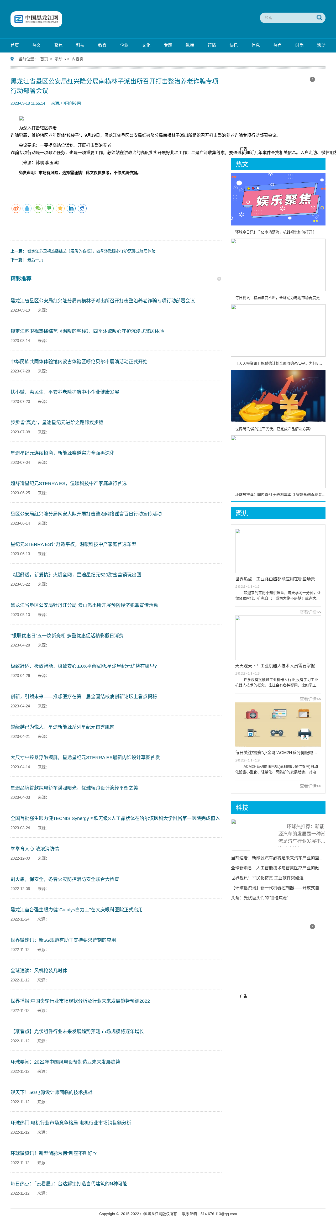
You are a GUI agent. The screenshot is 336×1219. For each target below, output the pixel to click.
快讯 (233, 45)
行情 (212, 45)
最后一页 (26, 260)
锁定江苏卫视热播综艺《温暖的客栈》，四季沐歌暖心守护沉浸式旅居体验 (82, 251)
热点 (277, 45)
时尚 (299, 45)
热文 (36, 45)
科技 (80, 45)
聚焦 (58, 45)
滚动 (321, 45)
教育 (102, 45)
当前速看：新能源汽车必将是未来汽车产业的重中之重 (281, 858)
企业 (124, 45)
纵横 (190, 45)
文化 (146, 45)
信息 (255, 45)
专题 (168, 45)
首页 (14, 45)
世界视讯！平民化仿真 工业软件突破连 (267, 878)
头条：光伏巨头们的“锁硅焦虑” (259, 898)
